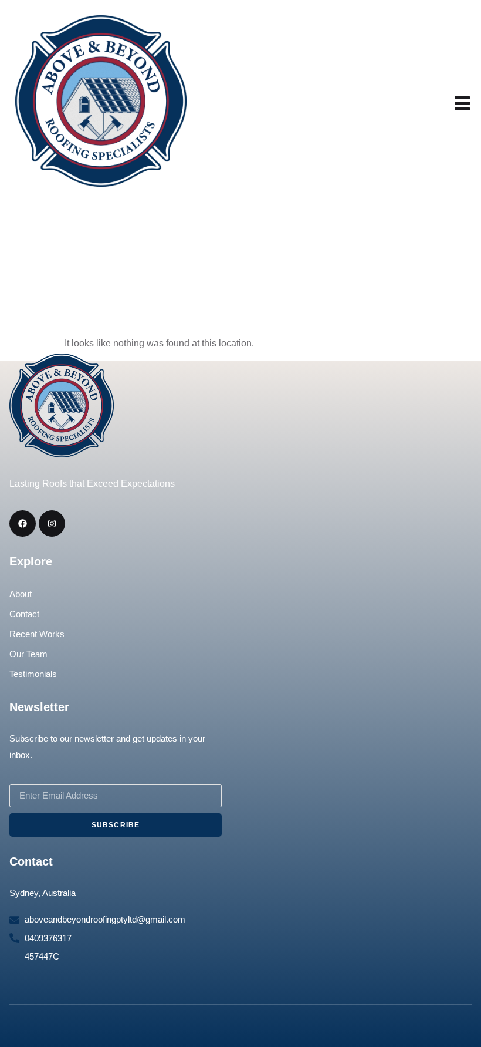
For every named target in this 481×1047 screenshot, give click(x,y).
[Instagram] (52, 523)
